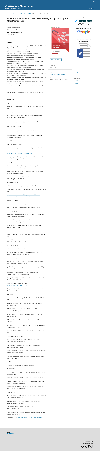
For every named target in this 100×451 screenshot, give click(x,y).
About (20, 8)
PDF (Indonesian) (56, 59)
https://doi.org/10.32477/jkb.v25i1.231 (17, 285)
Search (92, 8)
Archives (13, 8)
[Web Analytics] (10, 434)
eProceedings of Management (18, 6)
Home (8, 13)
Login (94, 1)
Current (7, 8)
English (76, 81)
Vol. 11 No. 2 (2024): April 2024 (24, 13)
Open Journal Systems (80, 72)
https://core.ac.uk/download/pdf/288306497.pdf (19, 153)
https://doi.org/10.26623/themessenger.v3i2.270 (30, 417)
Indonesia (76, 83)
